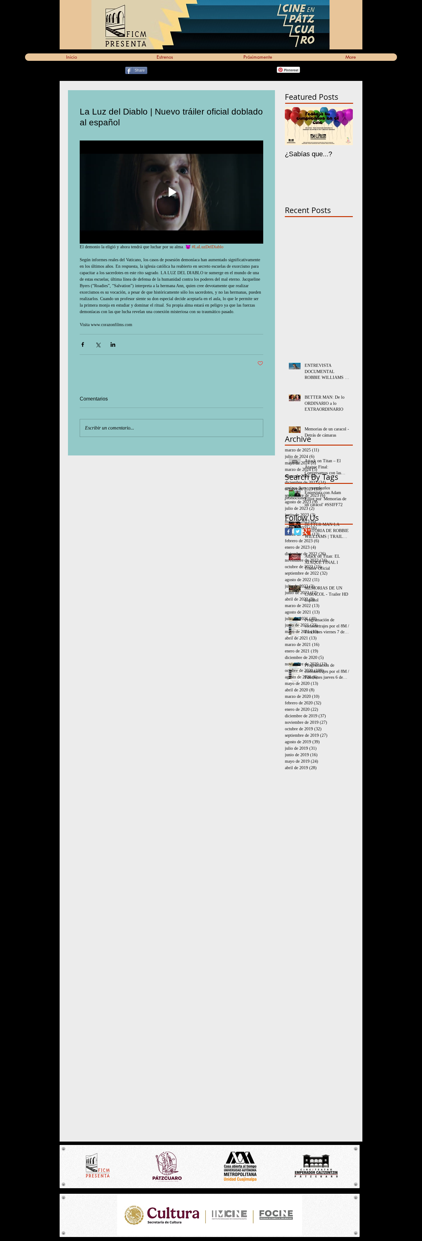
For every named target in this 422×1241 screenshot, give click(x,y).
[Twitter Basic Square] (297, 531)
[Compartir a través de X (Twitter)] (98, 344)
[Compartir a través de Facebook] (83, 344)
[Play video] (171, 192)
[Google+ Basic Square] (306, 531)
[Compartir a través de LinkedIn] (113, 344)
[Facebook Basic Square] (288, 531)
